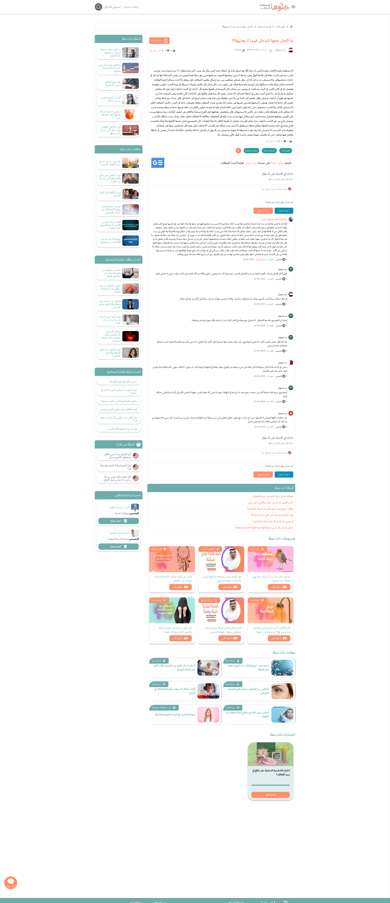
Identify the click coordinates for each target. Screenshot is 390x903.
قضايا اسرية (254, 600)
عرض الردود (260, 259)
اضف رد (270, 259)
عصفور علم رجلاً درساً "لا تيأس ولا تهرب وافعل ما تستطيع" (271, 578)
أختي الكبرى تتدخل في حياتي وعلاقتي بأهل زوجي (270, 503)
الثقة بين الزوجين (207, 549)
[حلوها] (293, 7)
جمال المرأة (230, 684)
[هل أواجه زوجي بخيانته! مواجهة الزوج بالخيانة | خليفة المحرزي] (221, 559)
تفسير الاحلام (156, 549)
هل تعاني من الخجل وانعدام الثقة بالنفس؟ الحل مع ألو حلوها (175, 630)
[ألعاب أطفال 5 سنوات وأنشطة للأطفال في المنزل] (208, 691)
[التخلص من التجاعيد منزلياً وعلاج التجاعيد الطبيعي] (282, 691)
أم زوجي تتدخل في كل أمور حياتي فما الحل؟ (273, 521)
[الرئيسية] (291, 27)
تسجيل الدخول (112, 7)
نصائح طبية (230, 660)
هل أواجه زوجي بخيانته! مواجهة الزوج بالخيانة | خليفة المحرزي (222, 578)
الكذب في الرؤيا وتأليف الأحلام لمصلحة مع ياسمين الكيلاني (173, 578)
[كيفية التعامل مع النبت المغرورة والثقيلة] (208, 715)
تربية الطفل (156, 684)
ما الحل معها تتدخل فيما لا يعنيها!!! (238, 27)
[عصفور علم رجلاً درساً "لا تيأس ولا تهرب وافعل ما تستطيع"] (270, 559)
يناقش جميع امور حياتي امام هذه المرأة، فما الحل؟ (270, 509)
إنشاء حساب (131, 7)
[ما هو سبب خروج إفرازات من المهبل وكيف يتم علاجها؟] (282, 668)
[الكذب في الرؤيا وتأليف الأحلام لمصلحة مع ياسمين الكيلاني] (172, 559)
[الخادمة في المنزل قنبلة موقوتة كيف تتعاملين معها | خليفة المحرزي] (221, 610)
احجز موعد (116, 521)
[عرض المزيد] (238, 150)
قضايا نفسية (156, 600)
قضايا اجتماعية (264, 27)
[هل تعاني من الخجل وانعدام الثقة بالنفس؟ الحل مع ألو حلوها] (172, 610)
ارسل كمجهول (263, 211)
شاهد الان (276, 587)
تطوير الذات (280, 27)
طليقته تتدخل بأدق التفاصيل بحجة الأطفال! (273, 496)
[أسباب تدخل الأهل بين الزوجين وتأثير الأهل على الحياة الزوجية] (208, 668)
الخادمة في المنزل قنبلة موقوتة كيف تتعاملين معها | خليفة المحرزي (223, 630)
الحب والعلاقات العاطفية (161, 707)
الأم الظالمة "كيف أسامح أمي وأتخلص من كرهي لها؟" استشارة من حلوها (271, 630)
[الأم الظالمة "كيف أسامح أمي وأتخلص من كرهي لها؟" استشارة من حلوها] (270, 610)
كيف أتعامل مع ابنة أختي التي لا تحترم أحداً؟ (272, 515)
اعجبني (279, 259)
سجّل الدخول (284, 211)
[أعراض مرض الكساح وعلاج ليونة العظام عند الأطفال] (282, 715)
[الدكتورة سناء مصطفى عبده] (290, 219)
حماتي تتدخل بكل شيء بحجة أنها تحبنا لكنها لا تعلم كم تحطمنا (264, 528)
